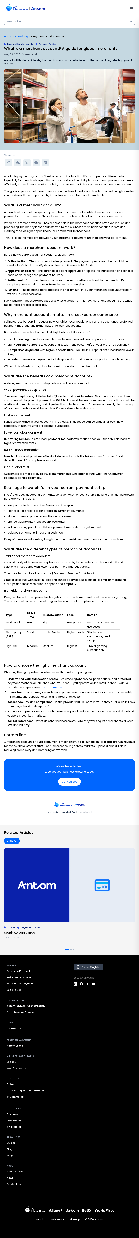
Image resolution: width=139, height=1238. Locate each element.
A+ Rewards (14, 1028)
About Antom (15, 1171)
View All (12, 841)
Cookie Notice (56, 1219)
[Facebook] (81, 984)
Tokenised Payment (19, 977)
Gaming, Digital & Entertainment (26, 1090)
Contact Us (14, 1184)
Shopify (11, 1062)
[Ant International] (35, 1210)
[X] (87, 984)
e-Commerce (15, 1096)
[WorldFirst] (105, 1210)
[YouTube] (93, 984)
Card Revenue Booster (21, 1012)
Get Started (69, 782)
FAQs (10, 1155)
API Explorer (14, 1126)
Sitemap (75, 1219)
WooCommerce (16, 1068)
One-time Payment (18, 971)
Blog (9, 1149)
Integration (14, 1120)
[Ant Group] (56, 1210)
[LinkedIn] (75, 984)
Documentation (16, 1114)
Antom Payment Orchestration (26, 1006)
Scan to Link (14, 990)
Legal (39, 1219)
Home (8, 36)
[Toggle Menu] (132, 7)
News (10, 1177)
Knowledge (22, 36)
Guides (11, 1143)
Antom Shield (15, 1045)
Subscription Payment (20, 983)
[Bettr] (86, 1210)
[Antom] (72, 1210)
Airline (10, 1084)
